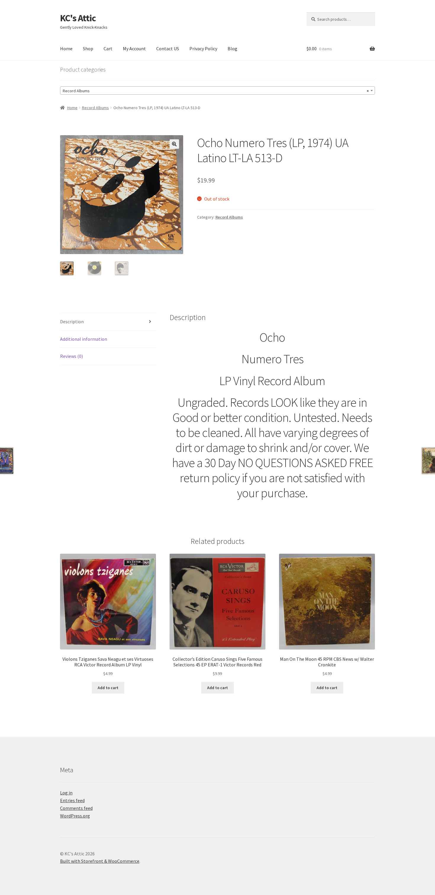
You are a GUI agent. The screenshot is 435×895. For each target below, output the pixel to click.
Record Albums (95, 107)
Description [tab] (72, 321)
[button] (174, 144)
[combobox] (217, 90)
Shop (88, 48)
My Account (134, 48)
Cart (108, 48)
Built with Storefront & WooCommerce (99, 861)
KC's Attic (78, 18)
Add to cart (108, 687)
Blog (232, 48)
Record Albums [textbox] (216, 90)
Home (66, 48)
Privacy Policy (203, 48)
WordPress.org (75, 816)
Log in (66, 793)
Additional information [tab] (83, 339)
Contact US (167, 48)
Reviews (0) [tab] (71, 356)
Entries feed (72, 800)
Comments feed (76, 808)
